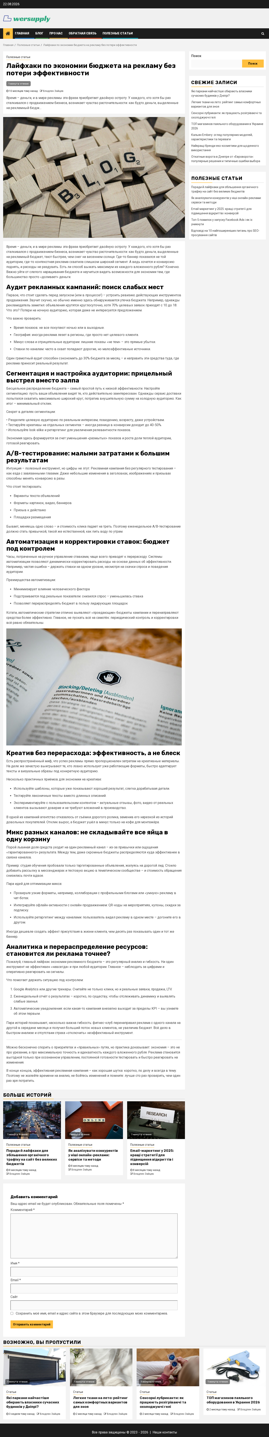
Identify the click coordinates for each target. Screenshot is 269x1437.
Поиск (196, 56)
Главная (22, 33)
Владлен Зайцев (53, 91)
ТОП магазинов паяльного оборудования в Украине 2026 (233, 1400)
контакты (169, 1432)
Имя (15, 1263)
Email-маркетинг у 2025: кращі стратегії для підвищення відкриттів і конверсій (152, 1157)
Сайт (14, 1297)
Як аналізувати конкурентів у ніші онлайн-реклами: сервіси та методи (93, 1155)
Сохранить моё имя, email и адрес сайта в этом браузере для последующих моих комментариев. (92, 1313)
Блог (39, 33)
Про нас (56, 33)
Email (16, 1280)
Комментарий (23, 1210)
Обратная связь (82, 33)
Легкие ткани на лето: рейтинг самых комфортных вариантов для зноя (100, 1402)
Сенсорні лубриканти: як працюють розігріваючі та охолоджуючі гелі (163, 1402)
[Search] (262, 34)
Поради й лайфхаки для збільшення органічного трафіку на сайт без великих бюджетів (31, 1157)
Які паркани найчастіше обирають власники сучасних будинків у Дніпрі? (32, 1402)
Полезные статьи (118, 33)
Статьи (11, 1392)
